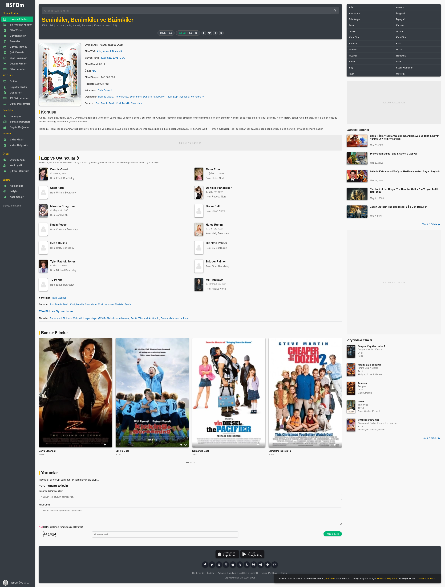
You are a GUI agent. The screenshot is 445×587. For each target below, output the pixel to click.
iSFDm (239, 577)
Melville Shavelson (132, 103)
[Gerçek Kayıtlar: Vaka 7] (351, 351)
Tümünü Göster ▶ (431, 224)
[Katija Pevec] (43, 229)
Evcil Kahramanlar (368, 420)
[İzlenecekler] (203, 33)
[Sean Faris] (43, 192)
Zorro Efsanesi (47, 450)
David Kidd (115, 103)
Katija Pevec (58, 224)
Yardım (284, 572)
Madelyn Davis (123, 304)
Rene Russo (121, 96)
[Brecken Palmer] (199, 247)
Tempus (362, 383)
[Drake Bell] (199, 210)
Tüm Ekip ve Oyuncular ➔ (56, 311)
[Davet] (351, 406)
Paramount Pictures (61, 318)
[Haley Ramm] (199, 229)
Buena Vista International (175, 318)
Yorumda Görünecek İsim (51, 490)
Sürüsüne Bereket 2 (280, 450)
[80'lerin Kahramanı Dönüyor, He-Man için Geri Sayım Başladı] (357, 176)
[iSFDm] (13, 5)
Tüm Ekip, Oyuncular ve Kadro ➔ (186, 96)
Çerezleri (329, 578)
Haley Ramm (214, 224)
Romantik (86, 25)
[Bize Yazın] (275, 564)
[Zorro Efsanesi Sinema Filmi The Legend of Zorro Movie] (75, 392)
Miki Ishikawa (214, 280)
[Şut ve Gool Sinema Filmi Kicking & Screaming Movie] (152, 392)
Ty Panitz (56, 280)
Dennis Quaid (105, 96)
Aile (69, 25)
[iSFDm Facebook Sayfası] (205, 564)
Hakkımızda (198, 572)
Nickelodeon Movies (118, 318)
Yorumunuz (44, 504)
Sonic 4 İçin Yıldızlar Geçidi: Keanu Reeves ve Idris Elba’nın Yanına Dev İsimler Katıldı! (404, 137)
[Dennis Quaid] (43, 174)
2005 (41, 454)
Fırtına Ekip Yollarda (369, 364)
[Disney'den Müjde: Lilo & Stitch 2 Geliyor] (357, 158)
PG (51, 25)
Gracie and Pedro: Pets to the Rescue (377, 423)
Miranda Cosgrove (62, 206)
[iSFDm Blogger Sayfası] (240, 564)
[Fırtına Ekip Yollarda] (351, 369)
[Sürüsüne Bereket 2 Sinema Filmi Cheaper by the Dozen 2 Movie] (305, 392)
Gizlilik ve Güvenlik (248, 572)
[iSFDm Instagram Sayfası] (226, 564)
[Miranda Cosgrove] (43, 210)
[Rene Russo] (199, 174)
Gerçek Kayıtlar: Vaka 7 (371, 346)
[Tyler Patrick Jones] (43, 266)
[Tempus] (351, 388)
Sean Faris (135, 96)
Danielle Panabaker (154, 96)
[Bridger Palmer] (199, 266)
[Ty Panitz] (43, 284)
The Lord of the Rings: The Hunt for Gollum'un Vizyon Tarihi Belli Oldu (404, 190)
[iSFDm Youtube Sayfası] (233, 564)
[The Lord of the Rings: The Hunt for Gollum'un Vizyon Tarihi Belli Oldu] (357, 194)
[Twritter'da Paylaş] (221, 33)
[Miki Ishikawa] (199, 284)
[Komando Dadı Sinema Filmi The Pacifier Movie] (228, 392)
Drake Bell (212, 206)
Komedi (76, 25)
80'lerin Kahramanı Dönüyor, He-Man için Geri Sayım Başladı (405, 171)
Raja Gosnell (105, 90)
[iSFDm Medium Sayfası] (254, 564)
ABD (94, 70)
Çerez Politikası (269, 572)
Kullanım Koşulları (227, 572)
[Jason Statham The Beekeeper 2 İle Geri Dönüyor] (357, 211)
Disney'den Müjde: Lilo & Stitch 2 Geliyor (393, 153)
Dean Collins (58, 243)
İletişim (211, 572)
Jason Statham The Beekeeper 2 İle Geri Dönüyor (398, 206)
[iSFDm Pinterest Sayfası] (219, 564)
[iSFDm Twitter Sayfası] (212, 564)
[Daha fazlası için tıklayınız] (268, 564)
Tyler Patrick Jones (63, 261)
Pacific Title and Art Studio (145, 318)
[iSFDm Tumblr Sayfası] (247, 564)
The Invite (363, 404)
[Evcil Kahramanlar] (351, 425)
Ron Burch (101, 103)
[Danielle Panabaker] (199, 192)
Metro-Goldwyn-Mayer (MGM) (89, 318)
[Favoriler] (209, 33)
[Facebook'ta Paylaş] (215, 33)
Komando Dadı (200, 450)
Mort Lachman (106, 304)
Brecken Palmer (216, 243)
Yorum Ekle (332, 533)
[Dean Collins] (43, 247)
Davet (361, 401)
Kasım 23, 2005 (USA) (105, 25)
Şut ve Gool (122, 450)
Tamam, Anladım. (427, 578)
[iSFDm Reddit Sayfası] (261, 564)
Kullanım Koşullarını (387, 578)
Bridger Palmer (216, 261)
